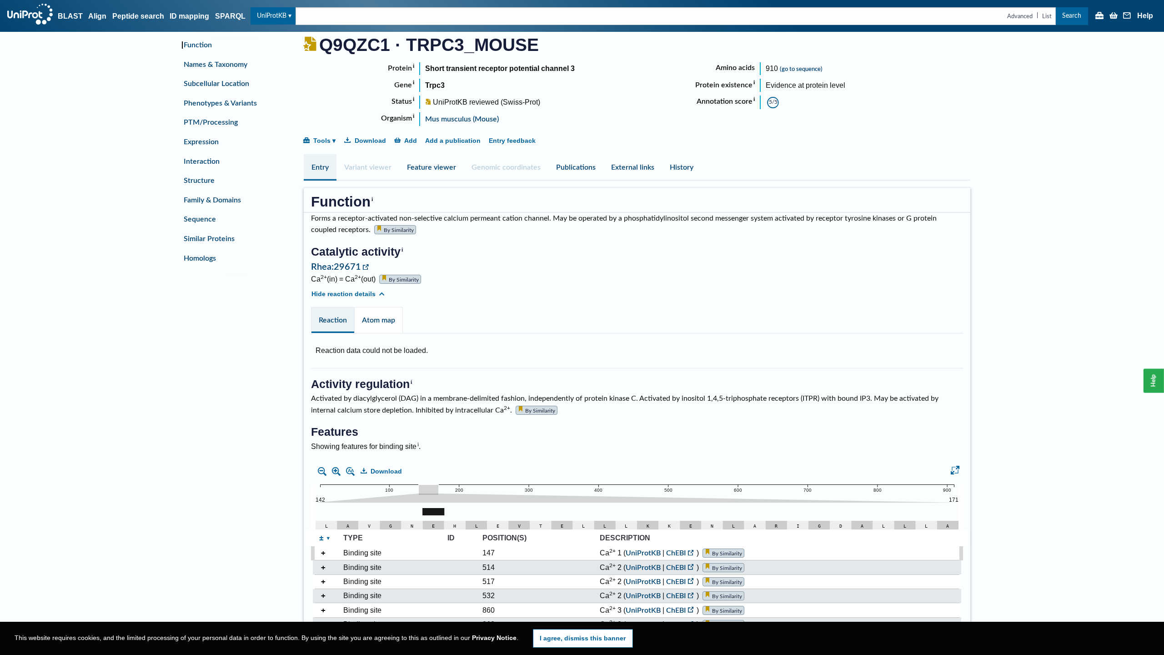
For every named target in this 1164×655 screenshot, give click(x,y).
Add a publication (453, 140)
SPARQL (230, 16)
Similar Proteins (209, 238)
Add (410, 140)
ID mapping (189, 16)
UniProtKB (271, 15)
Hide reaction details (343, 293)
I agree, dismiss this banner (583, 638)
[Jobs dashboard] (1099, 16)
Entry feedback (512, 140)
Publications (576, 167)
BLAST (70, 16)
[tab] (320, 167)
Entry (320, 167)
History (681, 167)
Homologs (200, 258)
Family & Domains (212, 200)
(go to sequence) (801, 69)
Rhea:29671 (336, 267)
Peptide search (138, 16)
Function (198, 45)
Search (1071, 15)
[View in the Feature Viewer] (955, 472)
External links (632, 167)
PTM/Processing (211, 122)
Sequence (200, 219)
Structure (199, 180)
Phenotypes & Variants (220, 103)
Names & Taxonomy (215, 64)
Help (1145, 16)
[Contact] (1127, 16)
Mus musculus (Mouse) (462, 119)
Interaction (202, 161)
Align (97, 16)
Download (370, 140)
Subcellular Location (216, 83)
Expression (201, 142)
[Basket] (1113, 16)
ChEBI (676, 553)
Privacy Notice (494, 638)
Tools (322, 140)
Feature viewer (431, 167)
